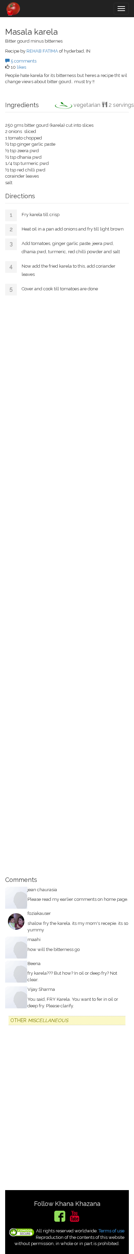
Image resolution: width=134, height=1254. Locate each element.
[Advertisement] (67, 583)
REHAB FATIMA (42, 51)
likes (21, 67)
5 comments (23, 61)
